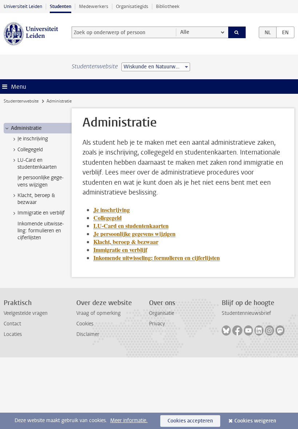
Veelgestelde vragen (26, 313)
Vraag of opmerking (98, 313)
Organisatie (161, 313)
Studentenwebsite (21, 101)
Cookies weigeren (255, 420)
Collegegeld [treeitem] (30, 149)
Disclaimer (87, 334)
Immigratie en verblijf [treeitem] (41, 212)
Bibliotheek (168, 6)
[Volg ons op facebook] (237, 330)
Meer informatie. (129, 420)
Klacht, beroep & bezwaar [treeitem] (36, 199)
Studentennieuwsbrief (246, 313)
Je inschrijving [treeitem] (32, 138)
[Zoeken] (237, 32)
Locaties (13, 334)
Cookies (84, 323)
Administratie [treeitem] (26, 128)
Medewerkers (93, 6)
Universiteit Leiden (23, 6)
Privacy (157, 323)
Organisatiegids (132, 6)
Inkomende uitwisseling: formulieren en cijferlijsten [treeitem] (40, 230)
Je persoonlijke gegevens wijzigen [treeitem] (40, 181)
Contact (12, 323)
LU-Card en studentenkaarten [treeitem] (37, 164)
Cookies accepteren (190, 420)
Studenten (60, 6)
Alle (184, 32)
